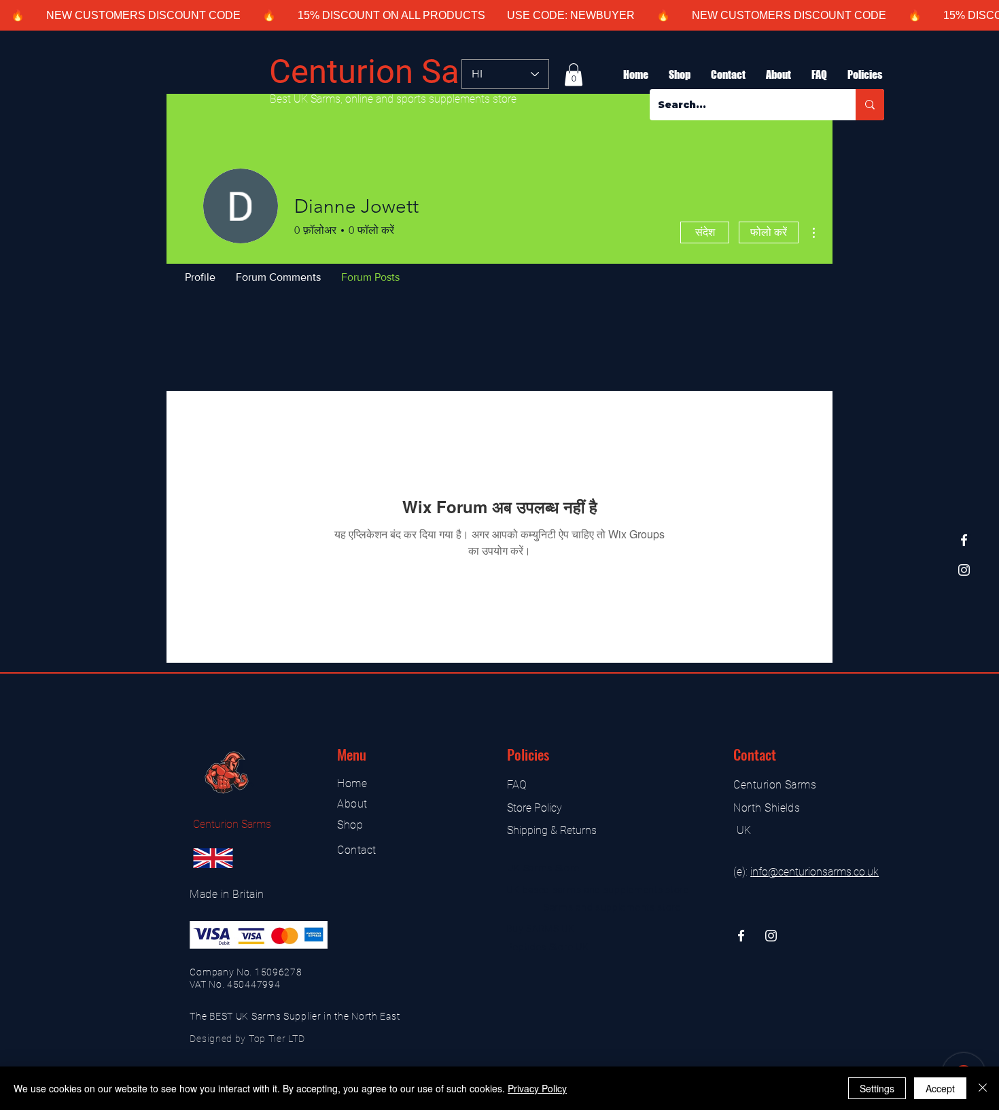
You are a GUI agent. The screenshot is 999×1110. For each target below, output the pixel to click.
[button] (573, 74)
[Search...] (870, 104)
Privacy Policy (537, 1088)
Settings (877, 1088)
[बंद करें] (983, 1088)
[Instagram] (964, 570)
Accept (940, 1088)
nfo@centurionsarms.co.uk (815, 871)
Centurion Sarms (393, 71)
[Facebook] (964, 540)
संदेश (705, 232)
